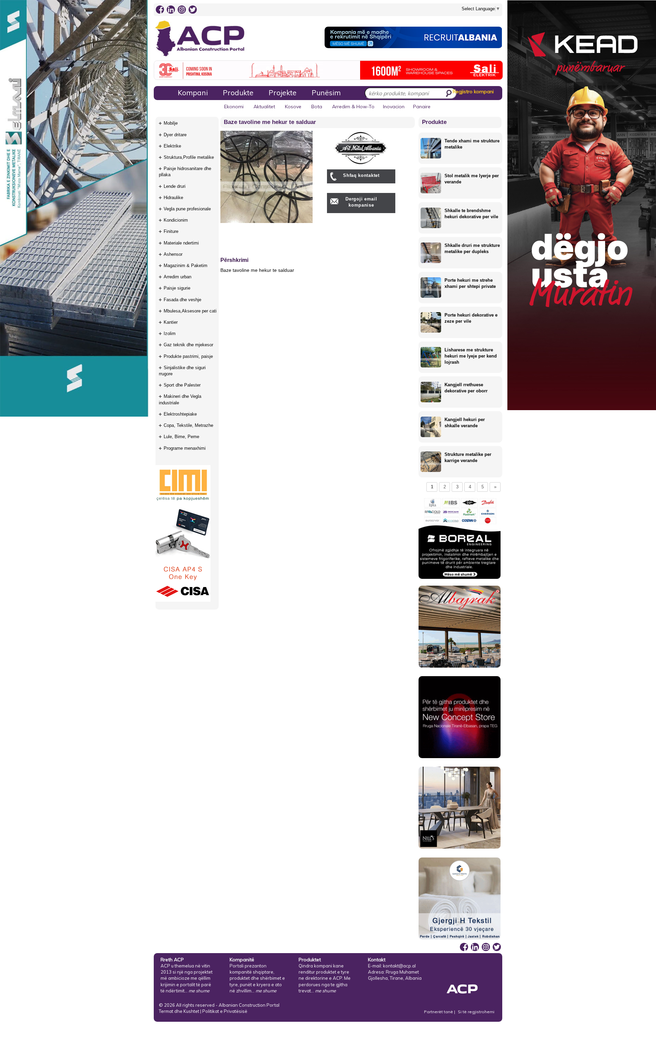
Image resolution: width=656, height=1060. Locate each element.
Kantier (171, 322)
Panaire (421, 106)
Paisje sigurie (177, 288)
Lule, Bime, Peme (181, 436)
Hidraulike (173, 197)
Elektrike (172, 146)
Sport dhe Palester (182, 385)
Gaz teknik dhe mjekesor (188, 344)
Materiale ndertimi (181, 243)
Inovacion (394, 106)
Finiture (171, 231)
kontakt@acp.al (399, 965)
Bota (316, 106)
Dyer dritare (175, 134)
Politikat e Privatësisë (224, 1011)
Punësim (326, 92)
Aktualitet (264, 106)
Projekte (283, 92)
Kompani (193, 92)
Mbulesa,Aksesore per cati (190, 310)
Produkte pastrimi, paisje (188, 356)
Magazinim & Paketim (185, 265)
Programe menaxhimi (185, 448)
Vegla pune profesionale (187, 208)
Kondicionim (176, 220)
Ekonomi (234, 106)
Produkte (238, 92)
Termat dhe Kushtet (179, 1011)
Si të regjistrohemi (476, 1011)
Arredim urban (177, 276)
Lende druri (175, 186)
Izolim (170, 333)
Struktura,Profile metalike (189, 157)
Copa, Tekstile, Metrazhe (188, 425)
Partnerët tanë (439, 1011)
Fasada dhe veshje (182, 299)
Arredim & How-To (353, 106)
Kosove (293, 106)
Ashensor (173, 254)
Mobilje (171, 123)
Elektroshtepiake (180, 414)
